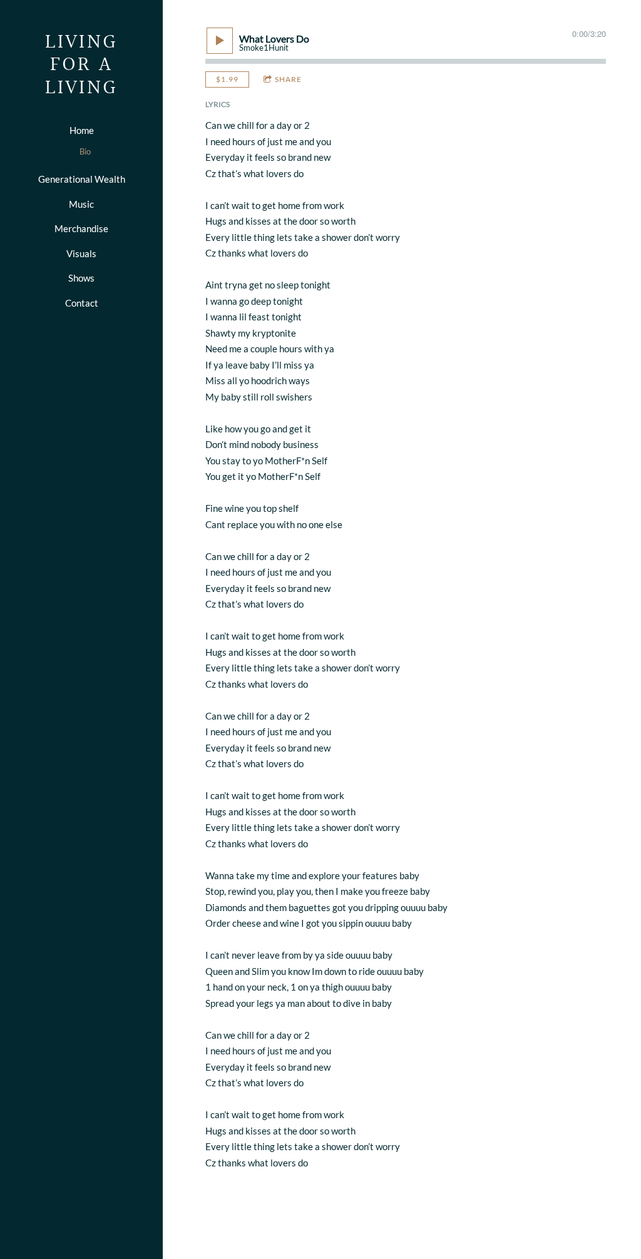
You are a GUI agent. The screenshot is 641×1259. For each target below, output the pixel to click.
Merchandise (81, 228)
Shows (81, 277)
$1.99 (227, 79)
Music (81, 204)
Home (81, 130)
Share (288, 79)
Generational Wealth (81, 179)
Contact (81, 302)
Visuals (81, 253)
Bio (85, 151)
